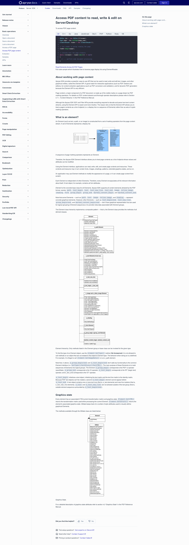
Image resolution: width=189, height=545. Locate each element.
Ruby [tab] (117, 34)
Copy (133, 60)
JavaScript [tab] (85, 34)
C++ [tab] (64, 34)
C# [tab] (58, 34)
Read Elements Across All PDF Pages (69, 67)
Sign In (164, 3)
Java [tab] (76, 34)
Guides (47, 8)
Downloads (67, 3)
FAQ (64, 8)
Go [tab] (70, 34)
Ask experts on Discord (84, 530)
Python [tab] (109, 34)
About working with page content (154, 20)
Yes (82, 521)
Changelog (86, 8)
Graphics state (147, 26)
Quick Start (46, 3)
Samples (57, 3)
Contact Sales (85, 538)
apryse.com (138, 3)
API (70, 8)
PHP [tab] (101, 34)
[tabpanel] (96, 50)
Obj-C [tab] (94, 34)
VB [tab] (123, 34)
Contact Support (78, 534)
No (93, 521)
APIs (76, 3)
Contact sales (152, 3)
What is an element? (149, 23)
